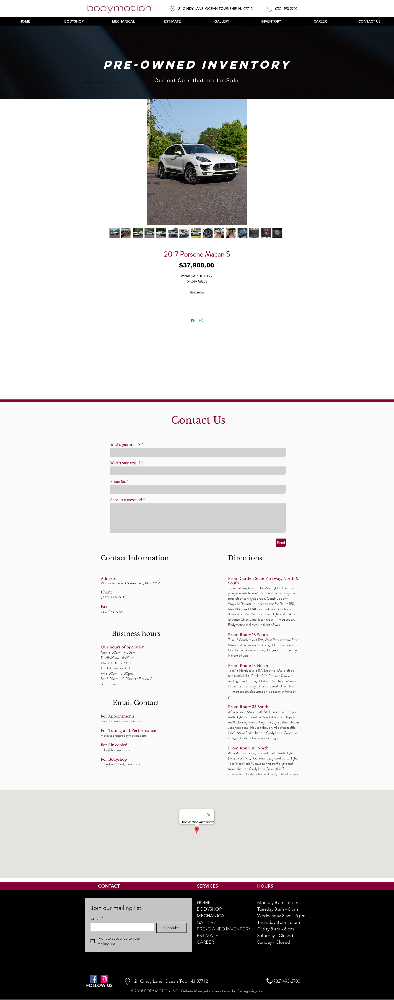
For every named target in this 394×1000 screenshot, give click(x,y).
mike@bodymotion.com (118, 749)
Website (187, 991)
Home (89, 82)
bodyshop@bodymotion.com (122, 764)
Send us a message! (126, 500)
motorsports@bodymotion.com (123, 735)
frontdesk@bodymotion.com (121, 721)
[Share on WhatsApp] (201, 320)
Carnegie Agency (250, 991)
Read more (197, 292)
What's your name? (125, 444)
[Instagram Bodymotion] (104, 979)
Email (97, 918)
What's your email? (125, 463)
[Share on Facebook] (192, 320)
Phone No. (118, 481)
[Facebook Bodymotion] (93, 979)
